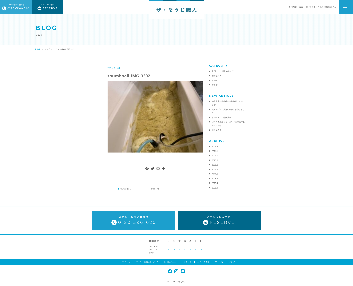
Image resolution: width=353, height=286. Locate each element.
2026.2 (215, 146)
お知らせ (216, 80)
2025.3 (215, 187)
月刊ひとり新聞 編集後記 (223, 71)
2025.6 (215, 174)
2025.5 (215, 178)
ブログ (215, 85)
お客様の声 (216, 75)
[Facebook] (147, 168)
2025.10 (215, 155)
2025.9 (215, 160)
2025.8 (215, 165)
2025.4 (215, 183)
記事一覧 (155, 189)
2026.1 (215, 151)
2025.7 (215, 169)
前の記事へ (125, 189)
